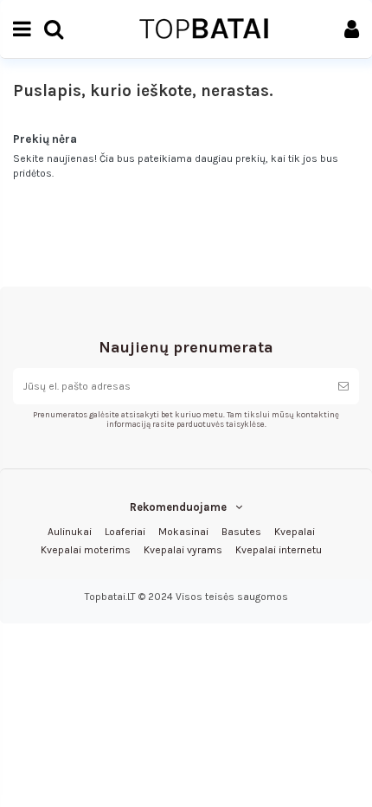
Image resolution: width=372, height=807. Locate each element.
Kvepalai (294, 532)
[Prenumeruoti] (343, 386)
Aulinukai (70, 532)
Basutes (241, 532)
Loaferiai (125, 532)
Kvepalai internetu (278, 550)
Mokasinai (183, 532)
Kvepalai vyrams (183, 550)
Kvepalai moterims (86, 550)
